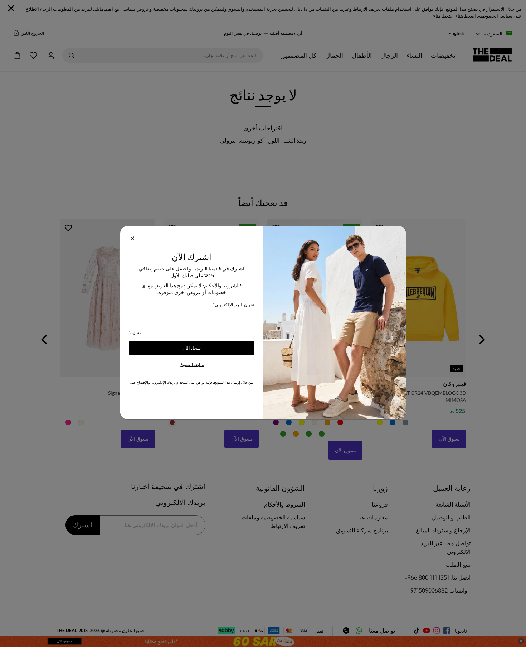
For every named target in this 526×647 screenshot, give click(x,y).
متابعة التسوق (192, 364)
